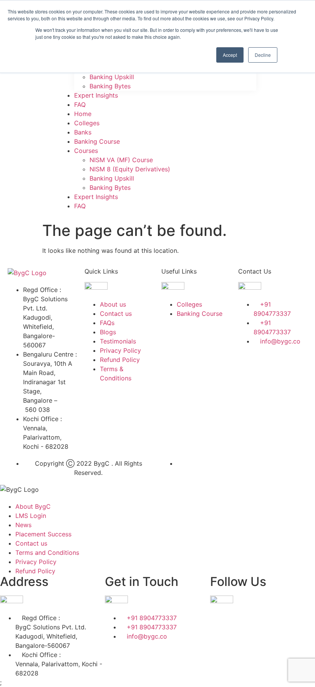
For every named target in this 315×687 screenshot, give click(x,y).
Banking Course (97, 141)
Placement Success (43, 534)
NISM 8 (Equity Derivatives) (130, 169)
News (23, 525)
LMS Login (30, 515)
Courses (86, 150)
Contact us (31, 543)
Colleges (86, 123)
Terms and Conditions (47, 552)
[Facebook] (247, 363)
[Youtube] (269, 384)
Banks (82, 132)
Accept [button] (230, 54)
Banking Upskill (112, 77)
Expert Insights (96, 95)
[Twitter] (269, 363)
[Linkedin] (290, 363)
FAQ (80, 104)
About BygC (33, 506)
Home (82, 114)
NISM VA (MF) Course (121, 160)
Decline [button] (263, 54)
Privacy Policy (35, 562)
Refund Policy (35, 571)
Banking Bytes (110, 86)
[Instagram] (247, 384)
